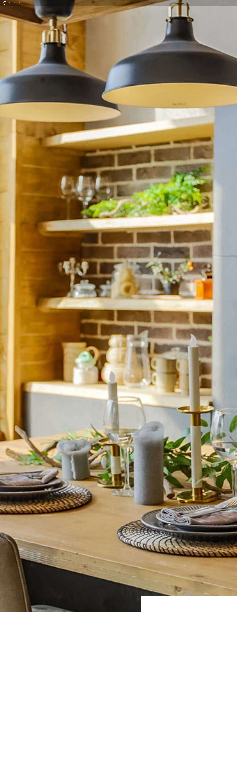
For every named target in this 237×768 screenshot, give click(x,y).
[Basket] (221, 3)
